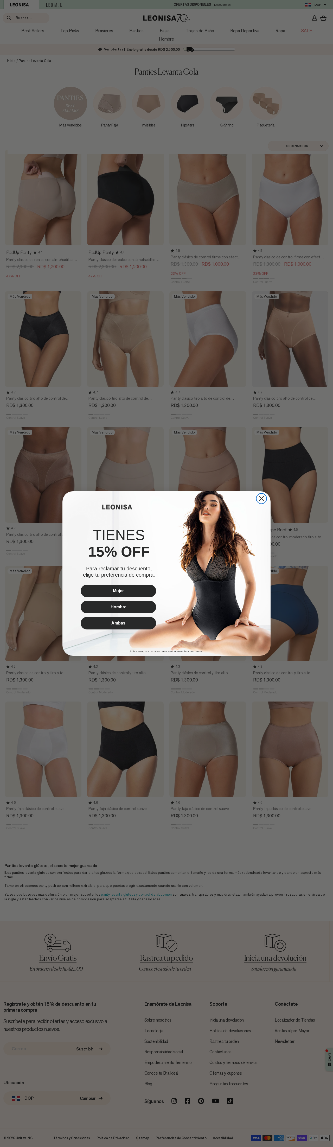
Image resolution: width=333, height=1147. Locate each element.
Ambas (118, 623)
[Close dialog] (261, 498)
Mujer (118, 591)
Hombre (118, 607)
